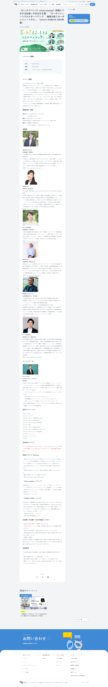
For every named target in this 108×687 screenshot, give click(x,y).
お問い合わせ (89, 1)
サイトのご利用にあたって (33, 682)
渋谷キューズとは (24, 4)
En (94, 1)
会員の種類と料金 (34, 4)
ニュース (71, 4)
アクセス (80, 1)
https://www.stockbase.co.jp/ (33, 168)
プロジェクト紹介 (43, 4)
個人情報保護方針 (41, 682)
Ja (93, 1)
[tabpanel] (33, 605)
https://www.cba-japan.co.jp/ (33, 275)
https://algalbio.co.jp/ (32, 316)
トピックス (65, 4)
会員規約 (66, 682)
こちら (35, 459)
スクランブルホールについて (73, 1)
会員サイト (84, 1)
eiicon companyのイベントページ (51, 446)
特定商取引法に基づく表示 (59, 682)
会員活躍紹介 (58, 4)
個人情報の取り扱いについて (49, 682)
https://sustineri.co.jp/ (32, 241)
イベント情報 (51, 4)
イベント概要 (72, 9)
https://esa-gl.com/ (31, 209)
